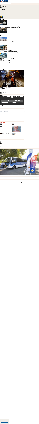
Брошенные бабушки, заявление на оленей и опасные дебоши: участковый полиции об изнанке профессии (10, 26)
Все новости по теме (2, 42)
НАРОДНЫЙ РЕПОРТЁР (2, 9)
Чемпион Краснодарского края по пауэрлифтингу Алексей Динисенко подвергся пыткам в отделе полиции (10, 106)
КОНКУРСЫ (1, 7)
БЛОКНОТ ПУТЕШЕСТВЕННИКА (3, 6)
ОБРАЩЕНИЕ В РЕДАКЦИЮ (2, 10)
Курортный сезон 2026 (2, 44)
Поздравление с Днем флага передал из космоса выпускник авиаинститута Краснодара (20, 182)
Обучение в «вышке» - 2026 (2, 36)
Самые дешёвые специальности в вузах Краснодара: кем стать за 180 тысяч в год (7, 43)
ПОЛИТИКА (1, 11)
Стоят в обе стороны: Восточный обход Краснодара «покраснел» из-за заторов (13, 185)
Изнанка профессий (2, 19)
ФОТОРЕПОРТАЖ (1, 14)
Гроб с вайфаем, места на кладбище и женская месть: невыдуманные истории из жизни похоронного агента (10, 27)
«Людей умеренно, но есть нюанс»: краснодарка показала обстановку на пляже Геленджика (8, 51)
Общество (1, 69)
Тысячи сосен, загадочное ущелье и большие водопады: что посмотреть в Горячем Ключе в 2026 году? (9, 52)
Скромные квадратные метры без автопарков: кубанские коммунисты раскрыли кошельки (8, 35)
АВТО (0, 5)
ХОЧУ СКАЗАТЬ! (1, 15)
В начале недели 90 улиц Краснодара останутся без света (30, 177)
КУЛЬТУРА (1, 8)
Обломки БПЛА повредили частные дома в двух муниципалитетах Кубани (19, 177)
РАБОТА (3, 16)
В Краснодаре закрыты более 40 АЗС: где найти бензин (5, 60)
